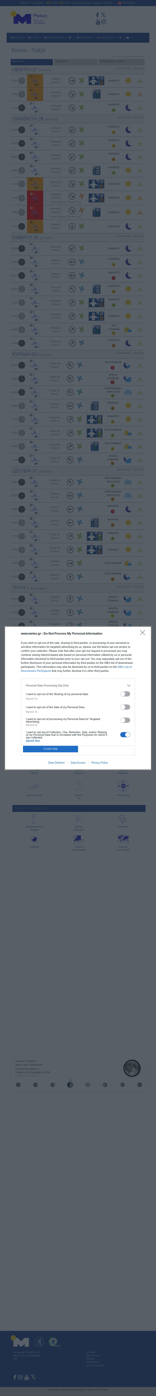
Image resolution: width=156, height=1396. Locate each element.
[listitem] (78, 686)
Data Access (78, 762)
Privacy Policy (99, 762)
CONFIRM (51, 749)
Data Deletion (56, 762)
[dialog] (78, 698)
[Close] (143, 633)
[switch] (125, 693)
